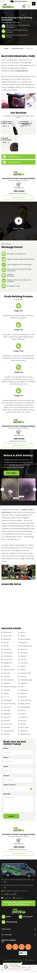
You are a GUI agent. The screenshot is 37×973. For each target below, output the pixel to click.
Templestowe (8, 731)
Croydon (24, 660)
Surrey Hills (25, 727)
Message (6, 794)
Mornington (7, 700)
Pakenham (7, 714)
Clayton (23, 656)
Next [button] (35, 489)
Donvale (6, 666)
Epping (23, 670)
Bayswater (7, 639)
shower (24, 510)
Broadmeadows (26, 646)
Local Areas (8, 960)
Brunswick (7, 649)
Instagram (19, 898)
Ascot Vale (7, 636)
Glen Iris (23, 677)
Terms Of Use (29, 960)
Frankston (7, 677)
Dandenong (7, 663)
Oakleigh (6, 711)
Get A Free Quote (29, 6)
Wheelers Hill (25, 734)
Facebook (7, 898)
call (22, 559)
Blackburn (24, 643)
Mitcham (24, 697)
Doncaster (24, 663)
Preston (23, 714)
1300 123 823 (19, 191)
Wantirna (24, 731)
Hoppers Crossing (9, 687)
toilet (30, 510)
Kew (22, 687)
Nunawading (25, 707)
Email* (5, 766)
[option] (18, 27)
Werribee (6, 734)
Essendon (6, 673)
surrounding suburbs (19, 71)
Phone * (6, 757)
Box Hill (5, 646)
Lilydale (6, 694)
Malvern (23, 694)
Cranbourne (7, 660)
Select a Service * (9, 785)
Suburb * (6, 775)
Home (6, 48)
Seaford (23, 721)
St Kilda (23, 724)
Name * (6, 748)
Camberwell (7, 653)
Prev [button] (2, 489)
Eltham (23, 666)
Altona (23, 632)
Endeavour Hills (9, 670)
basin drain (6, 512)
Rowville (6, 721)
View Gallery (11, 473)
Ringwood (24, 717)
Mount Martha (26, 700)
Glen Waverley (8, 680)
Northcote (7, 707)
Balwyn (23, 636)
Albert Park (7, 632)
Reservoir (6, 717)
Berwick (6, 643)
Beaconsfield (25, 639)
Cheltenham (8, 656)
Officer (23, 711)
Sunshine (6, 727)
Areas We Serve (17, 48)
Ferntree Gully (26, 673)
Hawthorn (24, 683)
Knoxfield (6, 690)
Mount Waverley (9, 704)
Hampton (6, 683)
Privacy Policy (18, 960)
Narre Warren (25, 704)
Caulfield (24, 653)
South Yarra (7, 724)
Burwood (24, 649)
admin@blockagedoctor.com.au (15, 891)
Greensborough (26, 680)
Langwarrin (25, 690)
